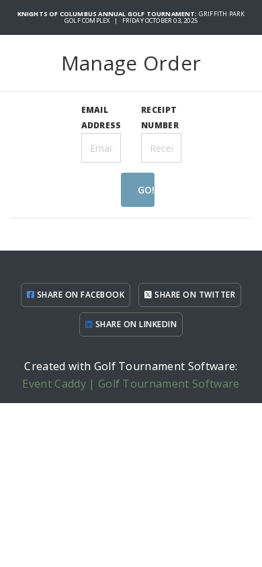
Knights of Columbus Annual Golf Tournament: (108, 13)
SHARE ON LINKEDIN (135, 324)
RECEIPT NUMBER (160, 117)
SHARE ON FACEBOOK (79, 294)
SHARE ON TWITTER (193, 294)
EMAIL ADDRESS (101, 117)
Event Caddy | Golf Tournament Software (130, 383)
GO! (146, 189)
